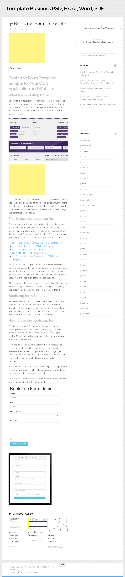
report (84, 281)
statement (85, 303)
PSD (83, 265)
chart (84, 184)
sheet (84, 297)
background (86, 146)
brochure (85, 151)
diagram (85, 211)
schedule (85, 292)
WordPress (22, 572)
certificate (85, 178)
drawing (85, 216)
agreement (86, 140)
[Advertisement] (27, 48)
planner (85, 254)
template (85, 308)
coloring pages (87, 195)
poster (84, 260)
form (11, 29)
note (83, 243)
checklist (85, 189)
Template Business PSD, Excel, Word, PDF (55, 8)
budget (84, 157)
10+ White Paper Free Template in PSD (30, 253)
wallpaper (85, 314)
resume (85, 287)
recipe (84, 276)
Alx (36, 572)
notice (84, 249)
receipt (84, 270)
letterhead (85, 232)
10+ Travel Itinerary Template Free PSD (30, 249)
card (83, 173)
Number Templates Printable (53, 538)
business (85, 162)
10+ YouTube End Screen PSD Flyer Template (33, 246)
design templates (88, 205)
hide (21, 68)
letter (84, 227)
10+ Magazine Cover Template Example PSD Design (36, 243)
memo (84, 238)
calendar (85, 167)
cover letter (86, 200)
